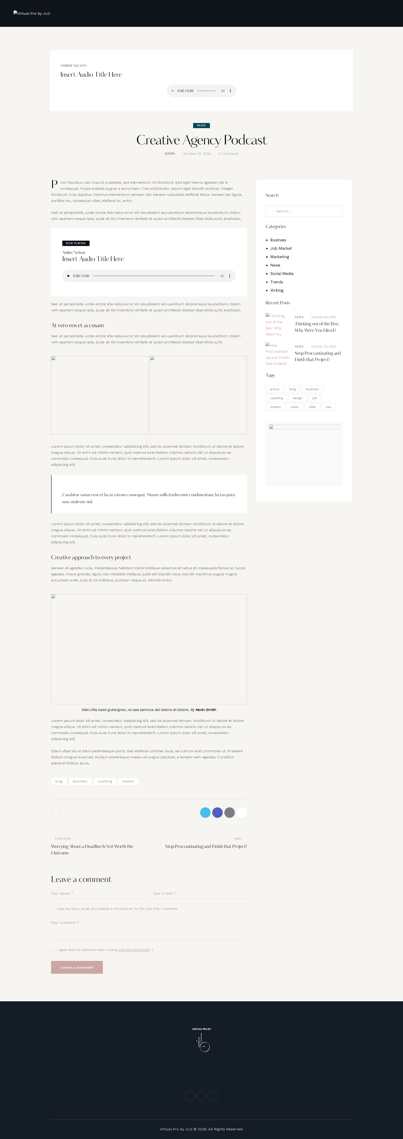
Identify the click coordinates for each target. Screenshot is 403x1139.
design (297, 398)
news (295, 407)
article (274, 389)
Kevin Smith (206, 709)
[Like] (57, 812)
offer (312, 407)
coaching (105, 781)
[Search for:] (304, 211)
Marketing (279, 256)
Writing (277, 290)
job (315, 398)
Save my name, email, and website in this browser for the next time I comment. (117, 908)
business (80, 781)
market (128, 781)
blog (59, 781)
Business (278, 240)
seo (328, 407)
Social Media (281, 273)
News (201, 125)
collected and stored (134, 950)
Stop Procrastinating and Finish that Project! (318, 357)
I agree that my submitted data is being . (105, 950)
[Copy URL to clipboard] (241, 812)
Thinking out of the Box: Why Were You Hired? (317, 327)
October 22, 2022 (323, 317)
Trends (276, 282)
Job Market (281, 248)
